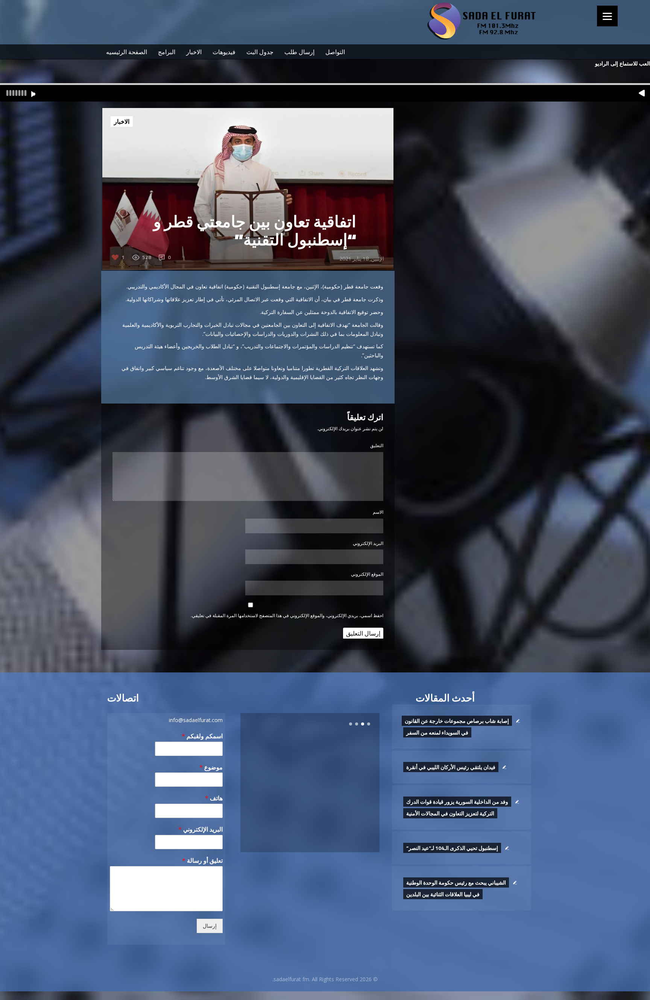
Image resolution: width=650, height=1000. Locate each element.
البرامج (166, 51)
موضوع (211, 767)
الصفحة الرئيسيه (126, 51)
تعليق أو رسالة (202, 861)
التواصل (335, 51)
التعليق (376, 445)
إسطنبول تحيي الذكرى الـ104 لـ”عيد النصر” (452, 848)
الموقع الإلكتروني (367, 574)
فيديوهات (224, 51)
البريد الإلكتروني (368, 543)
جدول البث (259, 51)
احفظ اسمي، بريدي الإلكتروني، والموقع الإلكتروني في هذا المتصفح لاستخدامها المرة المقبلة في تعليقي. (287, 615)
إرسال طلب (299, 51)
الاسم (378, 512)
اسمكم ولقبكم (202, 736)
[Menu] (607, 16)
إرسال (210, 926)
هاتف (214, 798)
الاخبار (194, 51)
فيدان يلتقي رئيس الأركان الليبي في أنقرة (450, 767)
